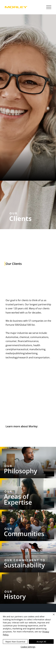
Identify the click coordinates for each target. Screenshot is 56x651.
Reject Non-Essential (15, 641)
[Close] (52, 616)
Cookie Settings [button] (28, 646)
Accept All (41, 641)
